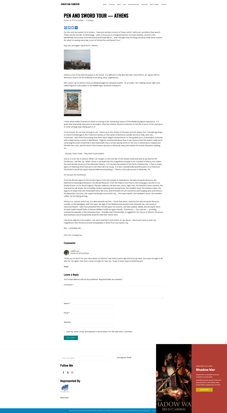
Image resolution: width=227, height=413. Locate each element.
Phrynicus (159, 212)
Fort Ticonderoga (150, 132)
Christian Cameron (70, 4)
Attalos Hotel (129, 159)
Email (67, 313)
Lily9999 (73, 251)
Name (67, 303)
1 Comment (90, 20)
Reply (66, 266)
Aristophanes (85, 215)
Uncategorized (77, 235)
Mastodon (64, 397)
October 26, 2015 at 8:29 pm (79, 253)
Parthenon (68, 161)
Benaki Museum (102, 183)
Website (67, 322)
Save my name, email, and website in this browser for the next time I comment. (99, 331)
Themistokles (118, 212)
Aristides (105, 212)
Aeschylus (71, 215)
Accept (155, 410)
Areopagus (143, 183)
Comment (69, 284)
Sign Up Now (204, 389)
